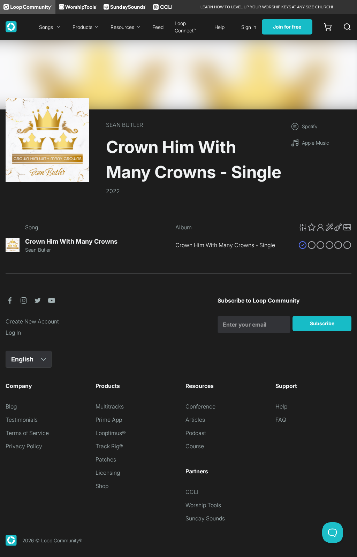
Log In (13, 332)
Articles (195, 419)
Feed (158, 27)
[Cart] (328, 27)
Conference (200, 406)
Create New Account (32, 321)
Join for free (287, 27)
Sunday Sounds (205, 518)
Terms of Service (27, 432)
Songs (46, 27)
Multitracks (110, 406)
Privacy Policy (24, 446)
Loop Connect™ (185, 26)
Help (219, 27)
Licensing (108, 472)
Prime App (109, 419)
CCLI (191, 491)
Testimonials (22, 419)
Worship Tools (203, 505)
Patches (106, 459)
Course (194, 446)
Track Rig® (109, 446)
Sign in (248, 27)
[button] (324, 227)
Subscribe (322, 323)
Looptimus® (111, 432)
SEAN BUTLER (124, 124)
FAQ (280, 419)
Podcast (195, 432)
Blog (11, 406)
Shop (102, 485)
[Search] (347, 27)
